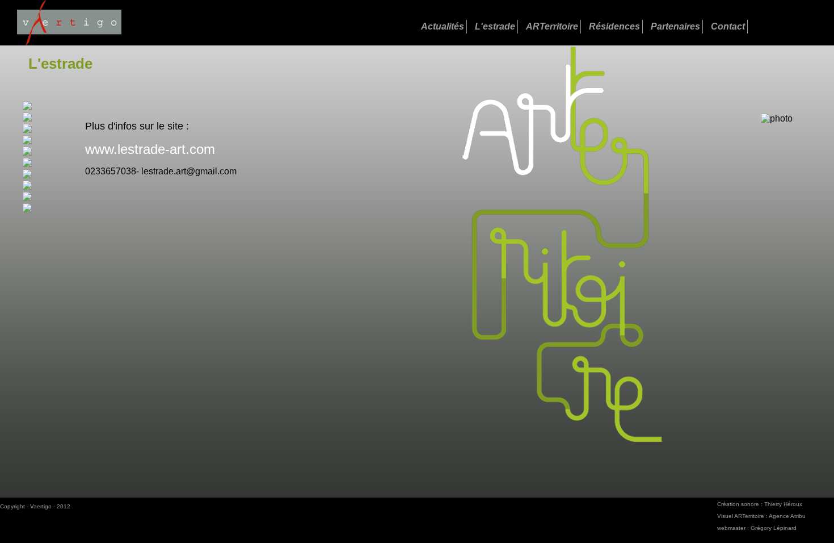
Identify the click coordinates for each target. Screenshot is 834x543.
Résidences (614, 26)
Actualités (442, 26)
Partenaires (675, 26)
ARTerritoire (552, 26)
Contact (728, 26)
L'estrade (495, 26)
